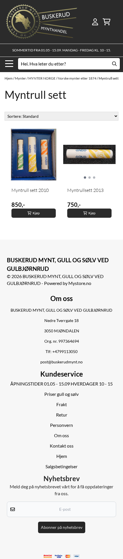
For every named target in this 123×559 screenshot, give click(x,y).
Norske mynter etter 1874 (77, 78)
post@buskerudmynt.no (61, 362)
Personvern (61, 425)
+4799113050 (65, 351)
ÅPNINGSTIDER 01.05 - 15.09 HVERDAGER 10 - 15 (61, 383)
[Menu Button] (9, 64)
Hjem (9, 78)
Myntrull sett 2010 (30, 190)
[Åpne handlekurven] (106, 22)
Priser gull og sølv (61, 394)
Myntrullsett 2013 (85, 190)
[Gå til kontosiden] (95, 22)
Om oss (61, 435)
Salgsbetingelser (61, 466)
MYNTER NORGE (42, 78)
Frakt (61, 404)
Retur (61, 414)
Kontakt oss (62, 445)
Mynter (21, 78)
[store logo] (41, 21)
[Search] (114, 64)
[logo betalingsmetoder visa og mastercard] (62, 556)
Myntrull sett (109, 78)
